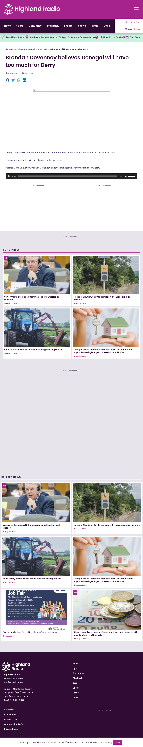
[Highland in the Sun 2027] (96, 37)
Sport (19, 25)
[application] (71, 176)
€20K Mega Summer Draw (81, 37)
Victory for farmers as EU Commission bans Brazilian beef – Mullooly (33, 298)
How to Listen (11, 719)
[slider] (132, 175)
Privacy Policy (11, 729)
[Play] (9, 176)
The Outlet (135, 37)
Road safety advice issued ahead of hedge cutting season (33, 349)
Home (8, 49)
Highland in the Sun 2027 (112, 37)
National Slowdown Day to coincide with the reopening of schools (102, 298)
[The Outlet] (127, 37)
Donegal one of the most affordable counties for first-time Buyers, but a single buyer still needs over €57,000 (103, 351)
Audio (11, 73)
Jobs (107, 25)
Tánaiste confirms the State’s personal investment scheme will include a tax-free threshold (105, 633)
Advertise (9, 709)
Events (68, 25)
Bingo (94, 25)
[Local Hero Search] (3, 37)
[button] (8, 80)
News (7, 25)
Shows (82, 25)
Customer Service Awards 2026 (46, 37)
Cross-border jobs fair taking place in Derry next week (30, 632)
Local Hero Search (15, 37)
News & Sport (18, 49)
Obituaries (35, 25)
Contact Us (10, 714)
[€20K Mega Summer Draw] (64, 37)
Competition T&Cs (13, 724)
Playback (53, 25)
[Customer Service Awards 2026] (27, 37)
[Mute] (126, 176)
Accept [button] (117, 742)
